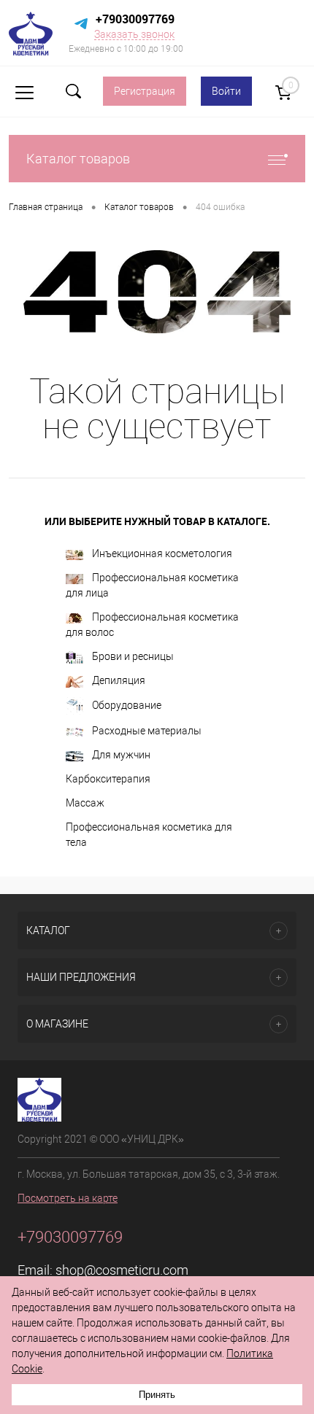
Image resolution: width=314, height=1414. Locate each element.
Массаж (85, 803)
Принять (157, 1394)
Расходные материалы (147, 731)
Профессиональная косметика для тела (149, 834)
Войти (226, 91)
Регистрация (144, 91)
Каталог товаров (78, 158)
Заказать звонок (134, 34)
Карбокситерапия (108, 779)
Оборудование (126, 705)
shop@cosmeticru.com (121, 1270)
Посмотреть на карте (68, 1198)
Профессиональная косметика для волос (152, 624)
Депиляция (118, 680)
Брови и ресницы (133, 656)
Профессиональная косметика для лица (152, 585)
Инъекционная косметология (162, 553)
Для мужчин (121, 755)
